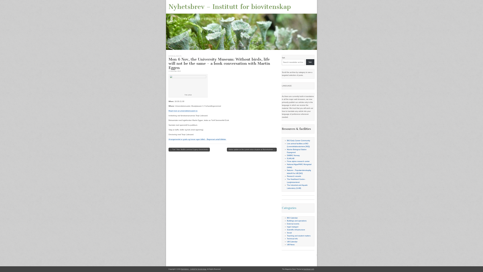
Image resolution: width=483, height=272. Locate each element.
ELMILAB (290, 158)
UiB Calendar (292, 242)
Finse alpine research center (298, 161)
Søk (283, 58)
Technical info (292, 239)
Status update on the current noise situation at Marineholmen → (252, 149)
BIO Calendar (292, 218)
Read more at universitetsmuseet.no (183, 111)
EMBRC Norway (293, 155)
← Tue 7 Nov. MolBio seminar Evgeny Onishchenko (189, 149)
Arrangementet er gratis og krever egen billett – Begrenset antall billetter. (197, 139)
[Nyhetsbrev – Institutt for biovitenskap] (241, 25)
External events (175, 56)
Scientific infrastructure (296, 230)
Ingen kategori (292, 227)
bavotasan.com (309, 269)
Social (289, 233)
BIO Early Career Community (298, 141)
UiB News (291, 245)
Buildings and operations (297, 221)
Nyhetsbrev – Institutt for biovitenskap (230, 7)
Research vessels (294, 176)
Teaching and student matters (299, 236)
